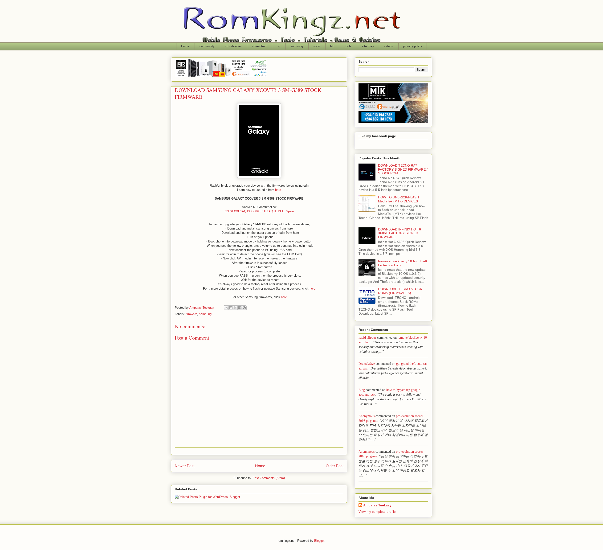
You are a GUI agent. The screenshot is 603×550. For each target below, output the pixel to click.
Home (185, 46)
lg (279, 46)
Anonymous (367, 416)
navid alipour (367, 337)
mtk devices (233, 46)
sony (316, 46)
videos (388, 46)
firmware (191, 314)
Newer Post (184, 466)
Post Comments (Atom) (269, 478)
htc (332, 46)
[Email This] (226, 307)
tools (348, 46)
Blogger (319, 540)
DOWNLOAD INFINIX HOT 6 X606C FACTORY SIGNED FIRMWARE (399, 233)
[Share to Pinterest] (244, 307)
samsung (296, 46)
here (278, 190)
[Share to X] (235, 307)
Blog (362, 390)
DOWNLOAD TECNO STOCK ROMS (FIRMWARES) (400, 291)
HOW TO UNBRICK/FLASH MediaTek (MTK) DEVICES (398, 199)
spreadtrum (259, 46)
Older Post (334, 466)
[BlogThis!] (230, 307)
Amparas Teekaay (377, 505)
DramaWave (367, 363)
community (207, 46)
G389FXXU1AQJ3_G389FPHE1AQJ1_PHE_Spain (259, 211)
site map (368, 46)
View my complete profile (377, 511)
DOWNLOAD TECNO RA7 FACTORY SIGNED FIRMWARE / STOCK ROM (403, 169)
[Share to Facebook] (239, 307)
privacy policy (412, 46)
